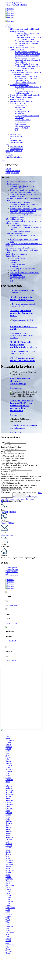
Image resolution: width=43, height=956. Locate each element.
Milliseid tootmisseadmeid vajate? (13, 454)
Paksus (3, 474)
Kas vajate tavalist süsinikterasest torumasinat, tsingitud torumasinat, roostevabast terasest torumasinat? (21, 477)
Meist (8, 132)
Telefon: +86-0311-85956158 (16, 5)
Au (11, 138)
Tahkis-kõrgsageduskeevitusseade (27, 116)
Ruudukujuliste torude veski (13, 458)
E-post (3, 445)
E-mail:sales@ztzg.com (14, 3)
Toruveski (29, 499)
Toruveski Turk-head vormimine (26, 64)
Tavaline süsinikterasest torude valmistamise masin (21, 481)
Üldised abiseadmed (17, 103)
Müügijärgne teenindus (14, 157)
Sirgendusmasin (20, 124)
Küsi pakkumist (15, 388)
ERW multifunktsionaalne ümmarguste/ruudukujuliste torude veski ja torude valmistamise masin (25, 72)
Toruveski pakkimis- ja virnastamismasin (23, 121)
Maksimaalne (6, 469)
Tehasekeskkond (16, 140)
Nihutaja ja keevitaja (22, 111)
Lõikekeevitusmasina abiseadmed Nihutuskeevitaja (20, 381)
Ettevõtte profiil (15, 134)
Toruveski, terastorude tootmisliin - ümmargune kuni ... (21, 313)
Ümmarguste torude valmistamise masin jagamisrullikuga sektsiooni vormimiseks (27, 43)
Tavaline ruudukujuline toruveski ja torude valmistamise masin (27, 67)
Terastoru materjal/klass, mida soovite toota (16, 487)
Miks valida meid (16, 142)
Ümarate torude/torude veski (13, 456)
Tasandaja (18, 109)
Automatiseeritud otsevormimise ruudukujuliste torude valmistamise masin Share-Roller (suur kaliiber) (27, 54)
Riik (2, 451)
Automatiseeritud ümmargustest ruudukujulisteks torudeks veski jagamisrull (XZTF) (26, 78)
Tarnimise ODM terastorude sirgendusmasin (23, 426)
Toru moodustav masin (16, 499)
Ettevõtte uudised (16, 147)
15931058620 (11, 660)
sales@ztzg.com (7, 535)
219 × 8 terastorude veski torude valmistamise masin (22, 359)
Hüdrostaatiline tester (22, 126)
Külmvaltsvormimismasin (19, 85)
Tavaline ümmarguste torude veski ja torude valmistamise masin (28, 38)
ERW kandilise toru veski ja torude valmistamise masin (22, 49)
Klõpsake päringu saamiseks (11, 501)
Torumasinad (5, 501)
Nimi (3, 442)
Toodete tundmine (16, 149)
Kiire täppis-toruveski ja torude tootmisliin (25, 95)
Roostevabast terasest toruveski (21, 101)
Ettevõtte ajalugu (16, 136)
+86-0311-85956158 (8, 512)
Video (8, 153)
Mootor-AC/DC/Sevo (23, 128)
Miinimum (4, 472)
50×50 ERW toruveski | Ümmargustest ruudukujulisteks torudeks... (23, 344)
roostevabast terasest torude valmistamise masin (20, 485)
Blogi (8, 145)
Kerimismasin (20, 107)
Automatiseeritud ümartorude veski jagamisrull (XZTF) (27, 34)
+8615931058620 (7, 523)
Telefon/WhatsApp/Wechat (11, 447)
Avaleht (8, 25)
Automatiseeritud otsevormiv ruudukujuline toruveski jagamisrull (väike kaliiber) (27, 60)
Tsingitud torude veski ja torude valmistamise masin (21, 98)
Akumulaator (19, 114)
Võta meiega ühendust (14, 151)
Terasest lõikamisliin (22, 105)
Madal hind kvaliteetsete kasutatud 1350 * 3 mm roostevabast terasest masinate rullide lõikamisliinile (21, 405)
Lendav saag (19, 118)
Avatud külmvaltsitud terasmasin (15, 463)
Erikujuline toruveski (10, 461)
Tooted (8, 27)
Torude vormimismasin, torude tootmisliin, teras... (22, 298)
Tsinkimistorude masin (11, 483)
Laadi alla (9, 155)
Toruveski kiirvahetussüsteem (25, 83)
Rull (16, 130)
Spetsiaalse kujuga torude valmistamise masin (24, 92)
